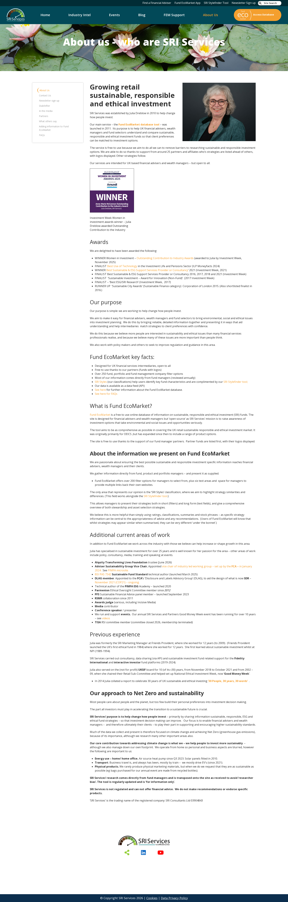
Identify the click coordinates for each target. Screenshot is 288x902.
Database (90, 861)
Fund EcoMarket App (187, 3)
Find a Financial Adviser (156, 3)
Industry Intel (79, 15)
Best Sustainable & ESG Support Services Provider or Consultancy (147, 270)
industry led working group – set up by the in (210, 566)
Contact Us (45, 95)
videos (106, 618)
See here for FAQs (106, 394)
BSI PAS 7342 (103, 574)
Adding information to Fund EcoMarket (54, 128)
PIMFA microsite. (118, 570)
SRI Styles (101, 382)
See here (100, 390)
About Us (210, 15)
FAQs (42, 135)
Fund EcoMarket (100, 415)
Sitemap (205, 861)
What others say (48, 121)
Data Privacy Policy (174, 898)
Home (45, 15)
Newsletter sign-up (49, 100)
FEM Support (174, 15)
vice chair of (170, 566)
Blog (141, 15)
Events (114, 15)
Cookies (152, 898)
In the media (45, 111)
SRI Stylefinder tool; (236, 382)
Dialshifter (44, 105)
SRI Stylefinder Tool (216, 3)
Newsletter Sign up (244, 3)
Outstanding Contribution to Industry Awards (165, 258)
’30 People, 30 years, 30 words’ (228, 681)
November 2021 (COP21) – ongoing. (117, 582)
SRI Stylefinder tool (155, 496)
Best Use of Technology (122, 266)
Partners (43, 116)
